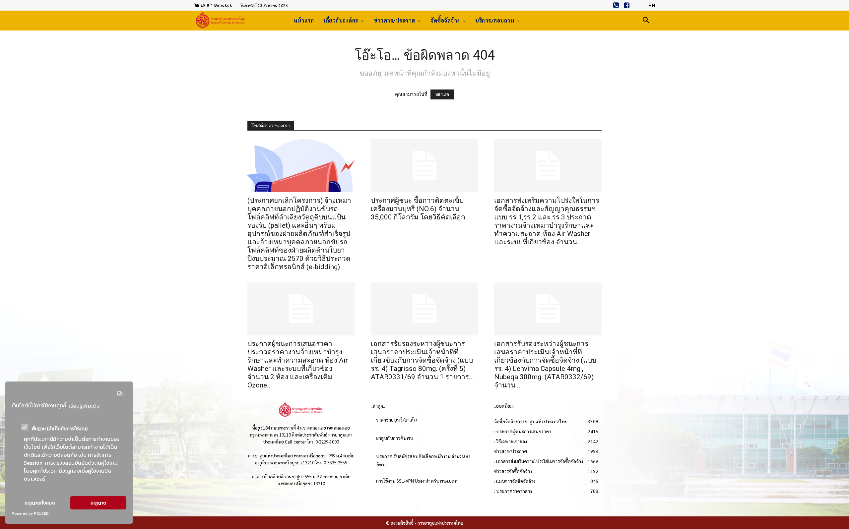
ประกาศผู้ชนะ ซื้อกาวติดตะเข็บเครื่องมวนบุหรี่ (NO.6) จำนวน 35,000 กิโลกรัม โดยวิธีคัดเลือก (418, 209)
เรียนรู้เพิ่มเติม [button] (84, 406)
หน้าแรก (442, 94)
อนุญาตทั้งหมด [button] (40, 502)
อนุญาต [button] (98, 502)
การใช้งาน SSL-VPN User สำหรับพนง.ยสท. (417, 481)
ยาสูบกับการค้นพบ (394, 438)
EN (120, 393)
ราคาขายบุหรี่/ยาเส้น (396, 420)
